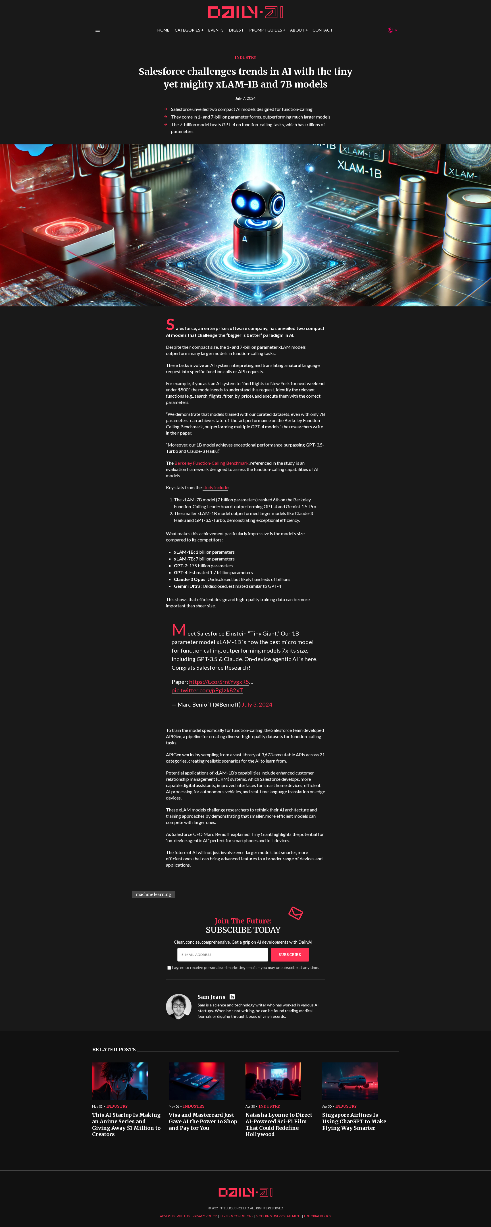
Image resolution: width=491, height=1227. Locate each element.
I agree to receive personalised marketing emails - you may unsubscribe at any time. (245, 967)
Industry (245, 57)
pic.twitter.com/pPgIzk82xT (207, 690)
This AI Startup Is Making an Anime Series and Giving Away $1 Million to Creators (126, 1124)
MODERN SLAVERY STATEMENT (278, 1216)
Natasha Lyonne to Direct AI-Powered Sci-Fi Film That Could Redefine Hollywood (279, 1124)
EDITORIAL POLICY (317, 1216)
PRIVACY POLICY (205, 1216)
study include (215, 487)
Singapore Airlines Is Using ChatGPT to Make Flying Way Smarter (354, 1121)
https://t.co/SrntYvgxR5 (219, 681)
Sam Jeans (211, 997)
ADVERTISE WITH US (175, 1216)
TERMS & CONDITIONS (236, 1216)
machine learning (153, 894)
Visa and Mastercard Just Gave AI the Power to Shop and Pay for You (203, 1121)
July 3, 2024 (257, 704)
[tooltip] (233, 997)
